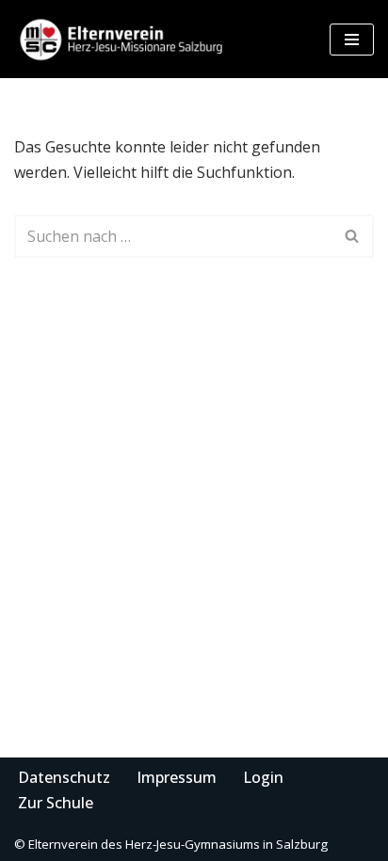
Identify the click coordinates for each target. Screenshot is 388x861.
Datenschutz (64, 777)
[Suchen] (352, 236)
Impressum (177, 777)
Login (263, 777)
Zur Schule (55, 802)
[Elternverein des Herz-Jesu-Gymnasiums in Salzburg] (122, 39)
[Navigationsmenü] (352, 40)
